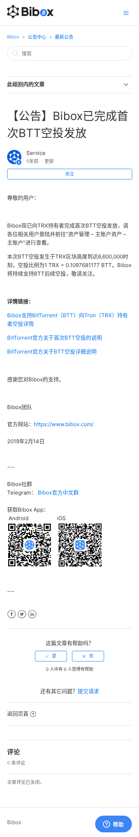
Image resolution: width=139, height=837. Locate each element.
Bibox (13, 37)
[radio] (51, 656)
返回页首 (18, 713)
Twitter (21, 614)
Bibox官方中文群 (58, 492)
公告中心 (37, 37)
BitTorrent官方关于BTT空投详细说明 (52, 351)
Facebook (11, 614)
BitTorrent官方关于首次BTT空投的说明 (54, 337)
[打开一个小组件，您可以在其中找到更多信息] (113, 824)
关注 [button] (69, 174)
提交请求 (88, 691)
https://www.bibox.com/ (63, 424)
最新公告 (64, 37)
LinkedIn (32, 614)
